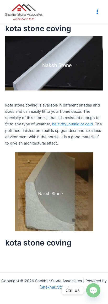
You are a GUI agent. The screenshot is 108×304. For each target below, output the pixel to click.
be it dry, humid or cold (72, 124)
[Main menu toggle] (97, 11)
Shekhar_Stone (54, 287)
